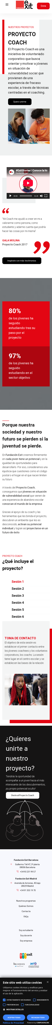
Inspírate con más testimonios (22, 261)
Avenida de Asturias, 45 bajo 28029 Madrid (27, 884)
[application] (28, 183)
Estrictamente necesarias (19, 1000)
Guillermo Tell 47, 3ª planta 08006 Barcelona (27, 865)
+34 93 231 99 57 (28, 872)
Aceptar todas (14, 1017)
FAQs (26, 916)
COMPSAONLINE (42, 1023)
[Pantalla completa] (45, 195)
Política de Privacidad (13, 1023)
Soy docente (26, 935)
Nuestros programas (26, 901)
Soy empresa (26, 941)
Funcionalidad (32, 1005)
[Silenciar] (41, 195)
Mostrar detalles (15, 1009)
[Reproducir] (10, 195)
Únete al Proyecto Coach (22, 795)
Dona (43, 6)
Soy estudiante (26, 930)
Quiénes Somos (26, 906)
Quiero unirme (19, 102)
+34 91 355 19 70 (28, 890)
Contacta (26, 911)
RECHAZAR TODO (38, 1017)
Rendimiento (43, 1000)
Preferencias (13, 1005)
